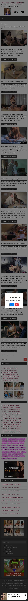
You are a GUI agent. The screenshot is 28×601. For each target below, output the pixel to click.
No (16, 304)
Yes (12, 304)
